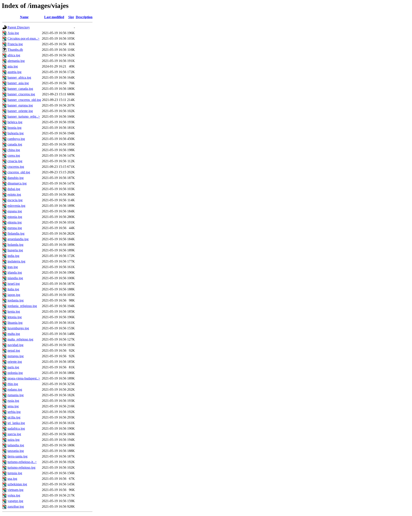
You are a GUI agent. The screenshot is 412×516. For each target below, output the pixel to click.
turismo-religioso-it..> (22, 462)
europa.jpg (15, 228)
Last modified (54, 17)
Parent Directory (19, 27)
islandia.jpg (15, 278)
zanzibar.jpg (16, 506)
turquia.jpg (15, 473)
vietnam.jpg (15, 490)
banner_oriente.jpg (20, 111)
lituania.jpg (15, 322)
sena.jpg (13, 406)
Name (24, 17)
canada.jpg (15, 144)
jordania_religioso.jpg (22, 306)
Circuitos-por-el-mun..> (23, 38)
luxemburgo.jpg (18, 328)
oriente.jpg (15, 361)
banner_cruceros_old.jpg (24, 100)
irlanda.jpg (15, 272)
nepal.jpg (14, 350)
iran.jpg (13, 267)
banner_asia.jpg (18, 83)
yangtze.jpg (15, 501)
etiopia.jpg (15, 222)
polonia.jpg (15, 373)
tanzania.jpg (16, 451)
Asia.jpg (13, 33)
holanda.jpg (15, 244)
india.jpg (13, 256)
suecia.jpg (14, 434)
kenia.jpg (14, 311)
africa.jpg (14, 55)
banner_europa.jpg (20, 105)
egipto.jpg (14, 194)
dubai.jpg (14, 189)
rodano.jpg (15, 389)
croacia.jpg (15, 161)
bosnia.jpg (14, 127)
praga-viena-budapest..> (24, 378)
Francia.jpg (15, 44)
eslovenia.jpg (16, 205)
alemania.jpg (16, 61)
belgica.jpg (15, 122)
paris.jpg (13, 367)
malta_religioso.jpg (20, 339)
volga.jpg (14, 495)
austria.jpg (14, 72)
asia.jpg (13, 66)
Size (71, 17)
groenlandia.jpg (18, 239)
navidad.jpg (15, 345)
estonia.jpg (15, 217)
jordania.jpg (16, 300)
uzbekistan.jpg (17, 484)
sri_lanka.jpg (16, 423)
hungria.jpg (15, 250)
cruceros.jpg (16, 166)
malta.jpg (14, 334)
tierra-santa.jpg (17, 456)
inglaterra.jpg (16, 261)
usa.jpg (12, 478)
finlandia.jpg (16, 233)
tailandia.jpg (16, 445)
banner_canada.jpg (20, 88)
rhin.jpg (13, 384)
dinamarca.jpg (17, 183)
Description (84, 17)
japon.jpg (14, 295)
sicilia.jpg (14, 417)
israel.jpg (14, 283)
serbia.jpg (14, 412)
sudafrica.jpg (16, 428)
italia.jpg (13, 289)
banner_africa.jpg (19, 77)
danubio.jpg (16, 178)
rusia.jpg (13, 400)
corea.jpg (14, 155)
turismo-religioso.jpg (21, 467)
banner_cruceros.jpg (21, 94)
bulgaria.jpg (16, 133)
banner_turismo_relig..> (24, 116)
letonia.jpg (15, 317)
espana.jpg (15, 211)
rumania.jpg (16, 395)
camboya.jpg (16, 139)
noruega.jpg (16, 356)
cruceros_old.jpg (19, 172)
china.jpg (14, 150)
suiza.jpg (14, 439)
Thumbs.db (15, 49)
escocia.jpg (15, 200)
